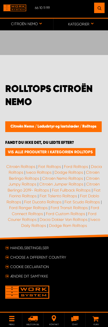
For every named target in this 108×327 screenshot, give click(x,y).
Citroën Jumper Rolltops (61, 184)
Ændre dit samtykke (29, 276)
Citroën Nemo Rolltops (62, 178)
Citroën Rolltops (20, 166)
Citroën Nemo (22, 126)
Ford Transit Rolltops (69, 207)
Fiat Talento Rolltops (58, 196)
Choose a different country (38, 257)
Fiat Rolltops (49, 166)
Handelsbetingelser (29, 248)
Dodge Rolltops (69, 172)
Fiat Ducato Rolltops (43, 202)
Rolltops (89, 126)
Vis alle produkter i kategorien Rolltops (50, 152)
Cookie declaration (29, 267)
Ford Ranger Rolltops (28, 207)
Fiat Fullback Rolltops (71, 190)
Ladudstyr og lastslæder (58, 126)
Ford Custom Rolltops (65, 213)
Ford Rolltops (76, 166)
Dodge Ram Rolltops (68, 225)
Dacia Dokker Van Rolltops (64, 219)
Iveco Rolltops (39, 172)
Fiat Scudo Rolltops (82, 202)
